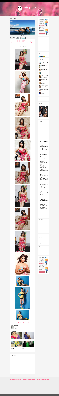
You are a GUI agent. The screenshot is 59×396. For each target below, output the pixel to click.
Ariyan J (20, 46)
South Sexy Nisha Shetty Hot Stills (44, 178)
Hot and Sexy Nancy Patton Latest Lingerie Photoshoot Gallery (44, 76)
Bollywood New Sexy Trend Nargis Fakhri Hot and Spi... (44, 146)
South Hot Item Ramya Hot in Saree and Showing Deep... (44, 175)
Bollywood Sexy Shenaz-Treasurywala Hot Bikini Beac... (44, 143)
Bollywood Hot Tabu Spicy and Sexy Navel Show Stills (44, 202)
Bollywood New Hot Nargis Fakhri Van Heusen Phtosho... (44, 148)
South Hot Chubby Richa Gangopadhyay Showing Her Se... (44, 156)
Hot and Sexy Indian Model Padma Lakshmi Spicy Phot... (44, 199)
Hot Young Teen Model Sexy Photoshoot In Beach (44, 62)
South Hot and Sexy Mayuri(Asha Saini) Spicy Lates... (43, 164)
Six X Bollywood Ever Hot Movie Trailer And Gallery (44, 79)
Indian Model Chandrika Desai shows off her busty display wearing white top (44, 86)
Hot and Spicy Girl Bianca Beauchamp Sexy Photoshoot (44, 159)
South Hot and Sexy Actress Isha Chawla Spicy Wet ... (43, 154)
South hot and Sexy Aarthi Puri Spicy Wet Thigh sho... (44, 186)
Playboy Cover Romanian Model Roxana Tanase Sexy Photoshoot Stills (44, 83)
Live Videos (40, 243)
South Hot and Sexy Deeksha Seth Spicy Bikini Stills (44, 194)
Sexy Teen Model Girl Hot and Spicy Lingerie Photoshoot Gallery (44, 66)
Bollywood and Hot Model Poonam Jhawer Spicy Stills (44, 200)
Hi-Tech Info (40, 238)
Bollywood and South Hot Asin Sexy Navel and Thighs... (44, 166)
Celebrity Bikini (40, 237)
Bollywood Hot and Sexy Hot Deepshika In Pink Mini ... (43, 167)
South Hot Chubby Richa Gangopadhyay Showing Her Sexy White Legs (22, 43)
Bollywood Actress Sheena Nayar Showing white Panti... (43, 197)
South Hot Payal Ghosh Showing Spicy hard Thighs (43, 189)
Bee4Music (40, 242)
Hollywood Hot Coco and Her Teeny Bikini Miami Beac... (44, 192)
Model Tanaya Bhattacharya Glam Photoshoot (44, 72)
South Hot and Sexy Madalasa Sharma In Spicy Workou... (43, 210)
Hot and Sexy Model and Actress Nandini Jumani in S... (43, 208)
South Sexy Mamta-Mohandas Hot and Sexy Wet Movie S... (44, 181)
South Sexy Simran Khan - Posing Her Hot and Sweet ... (44, 172)
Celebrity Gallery (40, 241)
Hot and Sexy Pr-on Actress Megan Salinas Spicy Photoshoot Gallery (44, 93)
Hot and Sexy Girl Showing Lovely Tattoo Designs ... (43, 161)
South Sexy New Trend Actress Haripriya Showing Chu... (43, 151)
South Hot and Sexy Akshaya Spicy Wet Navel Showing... (44, 184)
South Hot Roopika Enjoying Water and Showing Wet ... (44, 150)
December (41, 139)
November (41, 140)
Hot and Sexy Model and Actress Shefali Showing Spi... (43, 158)
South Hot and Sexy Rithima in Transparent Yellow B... (43, 204)
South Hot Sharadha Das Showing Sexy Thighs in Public (43, 205)
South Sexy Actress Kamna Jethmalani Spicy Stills (43, 188)
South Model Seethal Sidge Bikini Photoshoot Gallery (44, 69)
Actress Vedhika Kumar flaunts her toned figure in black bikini (44, 89)
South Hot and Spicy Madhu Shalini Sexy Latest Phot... (44, 153)
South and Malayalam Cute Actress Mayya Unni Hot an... (44, 207)
